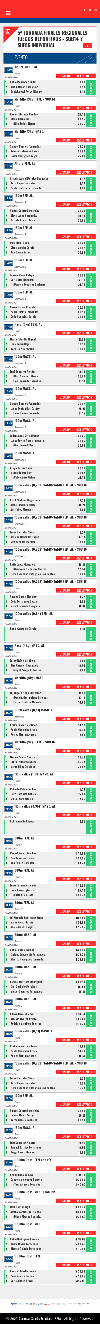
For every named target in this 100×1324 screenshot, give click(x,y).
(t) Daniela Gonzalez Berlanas (27, 284)
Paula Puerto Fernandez (24, 312)
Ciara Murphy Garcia (22, 247)
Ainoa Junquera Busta (23, 505)
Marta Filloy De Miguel (23, 339)
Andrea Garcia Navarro (23, 596)
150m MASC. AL (25, 356)
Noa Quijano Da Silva (21, 1175)
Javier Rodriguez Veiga (23, 156)
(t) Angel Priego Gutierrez (25, 670)
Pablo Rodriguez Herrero (24, 1239)
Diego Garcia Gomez (22, 468)
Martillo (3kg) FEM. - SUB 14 (34, 99)
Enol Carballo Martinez (23, 986)
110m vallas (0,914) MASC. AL (35, 806)
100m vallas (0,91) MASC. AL (34, 710)
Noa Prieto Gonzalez (22, 863)
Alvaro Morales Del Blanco (25, 1212)
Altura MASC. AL (26, 67)
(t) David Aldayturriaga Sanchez (29, 697)
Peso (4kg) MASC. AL (29, 645)
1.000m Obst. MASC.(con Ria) (35, 1192)
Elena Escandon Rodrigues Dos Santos (32, 574)
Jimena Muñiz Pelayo (22, 275)
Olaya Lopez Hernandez (23, 215)
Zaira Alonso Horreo (22, 1276)
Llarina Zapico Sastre (22, 757)
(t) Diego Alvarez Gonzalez (26, 1216)
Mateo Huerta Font (21, 473)
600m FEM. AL (24, 838)
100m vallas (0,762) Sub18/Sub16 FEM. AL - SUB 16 (50, 485)
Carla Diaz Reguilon (21, 280)
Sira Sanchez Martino (22, 542)
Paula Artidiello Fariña (23, 1271)
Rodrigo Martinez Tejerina (25, 1023)
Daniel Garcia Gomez (22, 950)
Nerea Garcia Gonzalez (23, 307)
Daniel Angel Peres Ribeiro (26, 91)
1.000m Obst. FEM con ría (32, 1160)
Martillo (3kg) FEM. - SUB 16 (34, 742)
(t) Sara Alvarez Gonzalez (25, 1184)
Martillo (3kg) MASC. (29, 131)
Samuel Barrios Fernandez (25, 146)
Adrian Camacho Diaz (22, 1014)
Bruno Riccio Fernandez (24, 1244)
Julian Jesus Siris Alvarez (24, 436)
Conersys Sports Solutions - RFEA (40, 1318)
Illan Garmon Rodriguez (24, 87)
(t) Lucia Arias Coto (21, 895)
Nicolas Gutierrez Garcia (25, 151)
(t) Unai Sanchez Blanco (24, 376)
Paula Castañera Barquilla (25, 188)
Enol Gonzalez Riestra (23, 371)
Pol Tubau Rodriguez (22, 821)
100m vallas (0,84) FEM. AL (33, 614)
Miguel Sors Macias (21, 799)
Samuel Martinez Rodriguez (26, 982)
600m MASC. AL (25, 935)
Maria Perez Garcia (21, 922)
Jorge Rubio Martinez (22, 660)
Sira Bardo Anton (20, 252)
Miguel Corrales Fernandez (26, 991)
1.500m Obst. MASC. (28, 1224)
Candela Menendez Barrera (26, 1179)
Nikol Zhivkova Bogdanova (25, 500)
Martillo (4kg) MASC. (29, 678)
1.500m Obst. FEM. (27, 1256)
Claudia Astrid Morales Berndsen (29, 178)
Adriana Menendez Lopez (24, 537)
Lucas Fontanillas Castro (25, 408)
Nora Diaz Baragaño (22, 349)
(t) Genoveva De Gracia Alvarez (28, 569)
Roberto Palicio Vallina (23, 789)
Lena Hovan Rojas (20, 344)
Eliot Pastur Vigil (20, 1207)
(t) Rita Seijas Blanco (22, 123)
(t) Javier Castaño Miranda (25, 702)
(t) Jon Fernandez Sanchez (25, 381)
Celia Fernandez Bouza (23, 601)
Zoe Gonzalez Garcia (22, 858)
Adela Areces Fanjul (21, 927)
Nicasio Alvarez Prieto (23, 1019)
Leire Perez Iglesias (22, 890)
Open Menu (8, 13)
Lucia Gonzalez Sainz (22, 532)
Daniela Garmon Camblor (24, 114)
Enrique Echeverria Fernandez (27, 954)
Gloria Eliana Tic (19, 119)
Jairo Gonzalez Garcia (23, 794)
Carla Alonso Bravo (21, 1281)
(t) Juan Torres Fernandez (25, 413)
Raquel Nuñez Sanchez (23, 853)
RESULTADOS (84, 76)
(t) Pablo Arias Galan (22, 477)
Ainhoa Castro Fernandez (24, 210)
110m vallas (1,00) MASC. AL (33, 774)
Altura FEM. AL (24, 163)
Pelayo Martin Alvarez (23, 734)
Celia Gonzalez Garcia (23, 316)
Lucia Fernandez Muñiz (23, 885)
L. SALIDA (65, 76)
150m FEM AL (23, 196)
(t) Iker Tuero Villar (21, 445)
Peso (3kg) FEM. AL (28, 324)
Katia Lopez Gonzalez (22, 183)
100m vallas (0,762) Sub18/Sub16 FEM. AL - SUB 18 (50, 581)
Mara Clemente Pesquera (25, 606)
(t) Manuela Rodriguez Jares (26, 918)
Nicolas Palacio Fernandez (25, 1248)
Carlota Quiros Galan (22, 220)
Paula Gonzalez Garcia (23, 628)
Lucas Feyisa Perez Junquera (27, 440)
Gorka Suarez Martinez (23, 725)
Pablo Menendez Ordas (23, 82)
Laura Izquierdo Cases (23, 762)
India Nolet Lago (19, 243)
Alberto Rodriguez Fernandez (27, 959)
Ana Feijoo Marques (21, 509)
